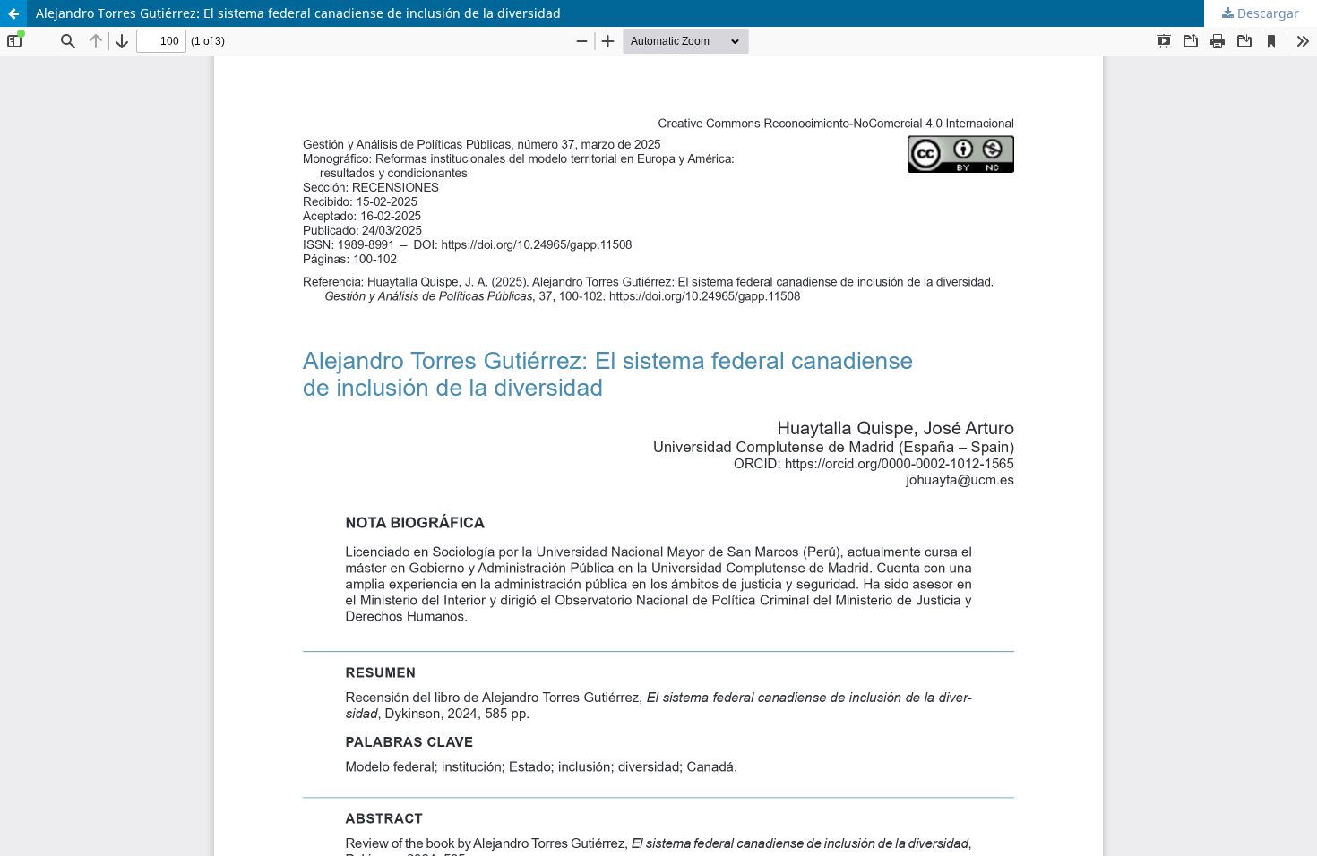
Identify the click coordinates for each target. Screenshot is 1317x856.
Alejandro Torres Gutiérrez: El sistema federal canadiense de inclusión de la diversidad (298, 12)
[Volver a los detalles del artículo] (13, 13)
